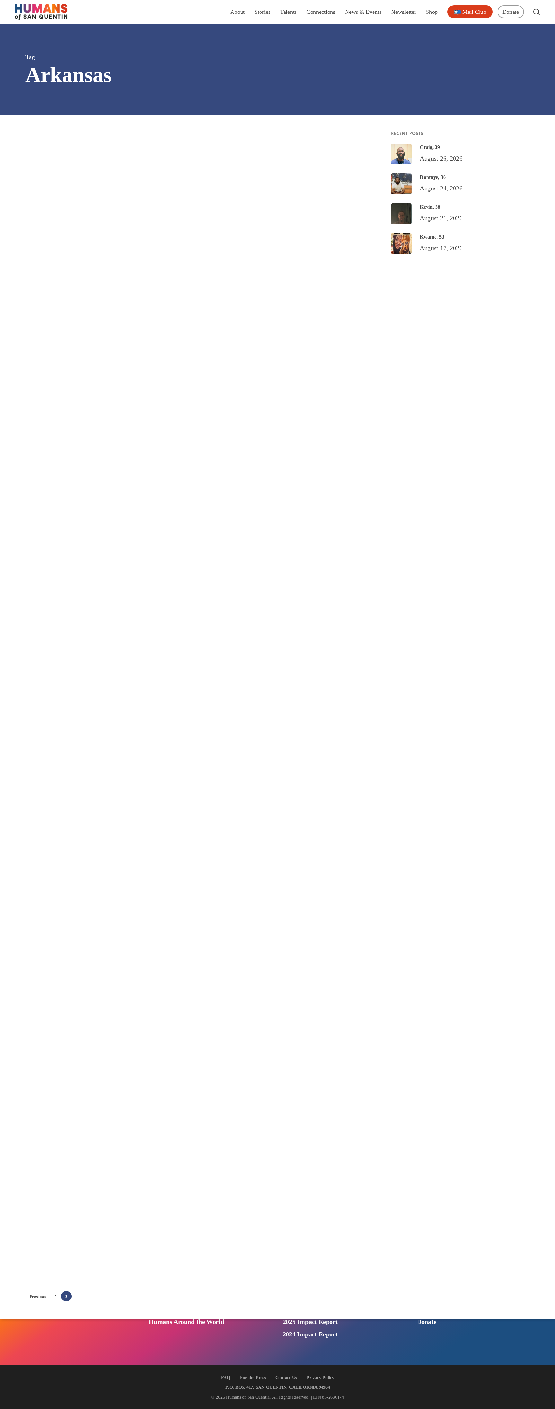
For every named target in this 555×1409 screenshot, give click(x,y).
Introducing (173, 1316)
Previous (38, 1296)
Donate (426, 1321)
